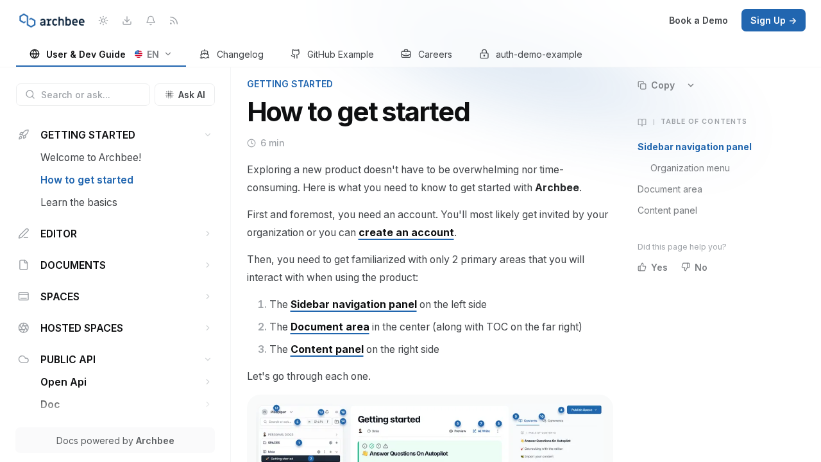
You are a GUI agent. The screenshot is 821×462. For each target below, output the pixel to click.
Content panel (667, 210)
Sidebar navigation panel (695, 146)
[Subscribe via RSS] (174, 20)
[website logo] (52, 20)
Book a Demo (698, 20)
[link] (101, 55)
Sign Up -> (773, 20)
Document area (670, 189)
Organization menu (690, 167)
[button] (208, 135)
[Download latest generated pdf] (126, 20)
